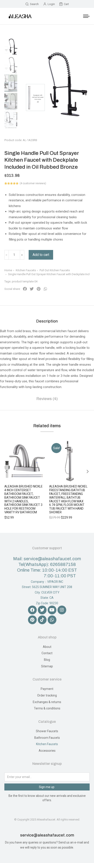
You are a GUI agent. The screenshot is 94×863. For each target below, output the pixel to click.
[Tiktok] (42, 619)
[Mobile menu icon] (86, 16)
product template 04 (24, 281)
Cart (66, 4)
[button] (24, 288)
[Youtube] (52, 610)
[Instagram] (61, 610)
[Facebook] (32, 610)
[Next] (90, 135)
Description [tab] (47, 321)
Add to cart (41, 255)
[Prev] (80, 135)
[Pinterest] (32, 619)
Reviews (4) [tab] (47, 399)
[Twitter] (42, 610)
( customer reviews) (33, 183)
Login (51, 4)
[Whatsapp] (52, 619)
